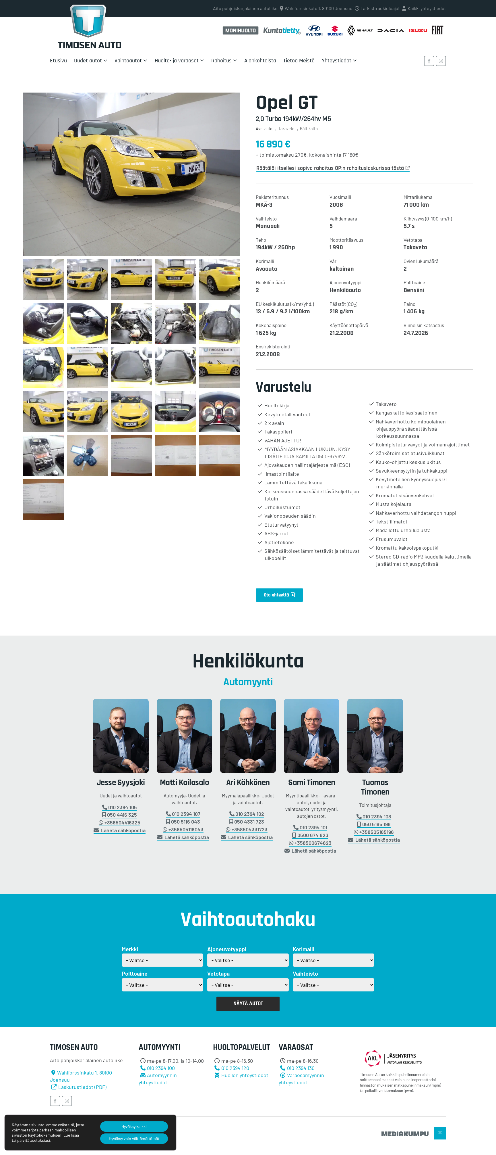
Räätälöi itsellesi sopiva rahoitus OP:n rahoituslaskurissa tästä (330, 168)
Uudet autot (88, 60)
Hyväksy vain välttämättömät (134, 1138)
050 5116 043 (185, 822)
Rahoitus (221, 60)
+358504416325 (122, 823)
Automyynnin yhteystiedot (158, 1078)
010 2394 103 (377, 817)
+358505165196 (376, 832)
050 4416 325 (122, 815)
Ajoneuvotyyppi (226, 948)
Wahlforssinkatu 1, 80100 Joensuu (318, 8)
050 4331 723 (249, 822)
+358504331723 (250, 829)
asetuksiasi (40, 1140)
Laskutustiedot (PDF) (82, 1087)
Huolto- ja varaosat (177, 60)
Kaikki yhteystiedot (427, 8)
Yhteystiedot (336, 60)
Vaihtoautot (128, 60)
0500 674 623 (312, 835)
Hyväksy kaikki (134, 1126)
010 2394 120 (235, 1068)
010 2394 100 (161, 1068)
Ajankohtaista (260, 60)
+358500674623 (313, 843)
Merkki (130, 948)
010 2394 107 (186, 814)
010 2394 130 (301, 1068)
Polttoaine (135, 973)
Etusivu (58, 60)
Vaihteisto (305, 973)
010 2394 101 (313, 827)
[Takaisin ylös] (440, 1133)
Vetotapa (218, 973)
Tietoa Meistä (299, 60)
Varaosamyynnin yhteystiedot (301, 1078)
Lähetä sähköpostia (123, 830)
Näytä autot (248, 1003)
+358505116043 (186, 829)
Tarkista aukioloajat (380, 8)
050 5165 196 (376, 824)
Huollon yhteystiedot (244, 1075)
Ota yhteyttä (276, 595)
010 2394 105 (122, 807)
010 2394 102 (249, 814)
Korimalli (303, 948)
